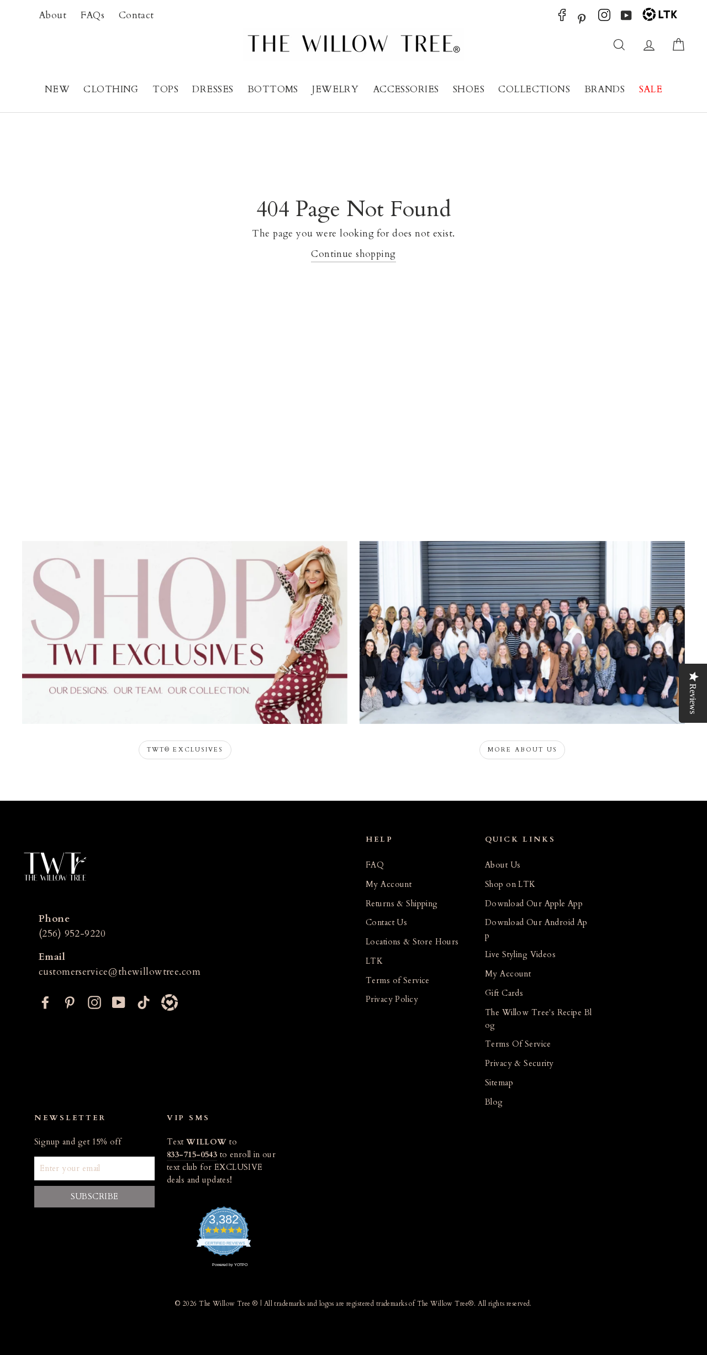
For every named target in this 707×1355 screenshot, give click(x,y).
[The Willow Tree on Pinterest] (581, 18)
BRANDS (604, 89)
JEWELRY (335, 89)
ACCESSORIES (406, 89)
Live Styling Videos (520, 954)
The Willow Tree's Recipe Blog (538, 1019)
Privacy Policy (392, 999)
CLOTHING (110, 89)
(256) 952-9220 (72, 933)
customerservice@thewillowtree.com (120, 971)
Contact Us (386, 922)
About (52, 15)
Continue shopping (353, 254)
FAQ (375, 865)
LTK (374, 961)
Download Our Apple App (534, 904)
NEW (57, 89)
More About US (522, 749)
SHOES (468, 89)
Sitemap (499, 1083)
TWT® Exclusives (185, 749)
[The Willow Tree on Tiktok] (143, 1001)
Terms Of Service (518, 1044)
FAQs (93, 15)
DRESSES (212, 89)
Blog (494, 1102)
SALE (651, 89)
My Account (388, 884)
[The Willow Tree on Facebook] (562, 18)
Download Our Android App (536, 929)
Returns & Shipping (402, 904)
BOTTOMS (272, 89)
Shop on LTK (510, 884)
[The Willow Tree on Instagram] (604, 18)
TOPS (165, 89)
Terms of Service (398, 980)
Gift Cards (504, 993)
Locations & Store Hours (412, 942)
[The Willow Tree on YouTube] (626, 18)
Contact (136, 15)
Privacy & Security (519, 1063)
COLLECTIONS (534, 89)
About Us (502, 865)
